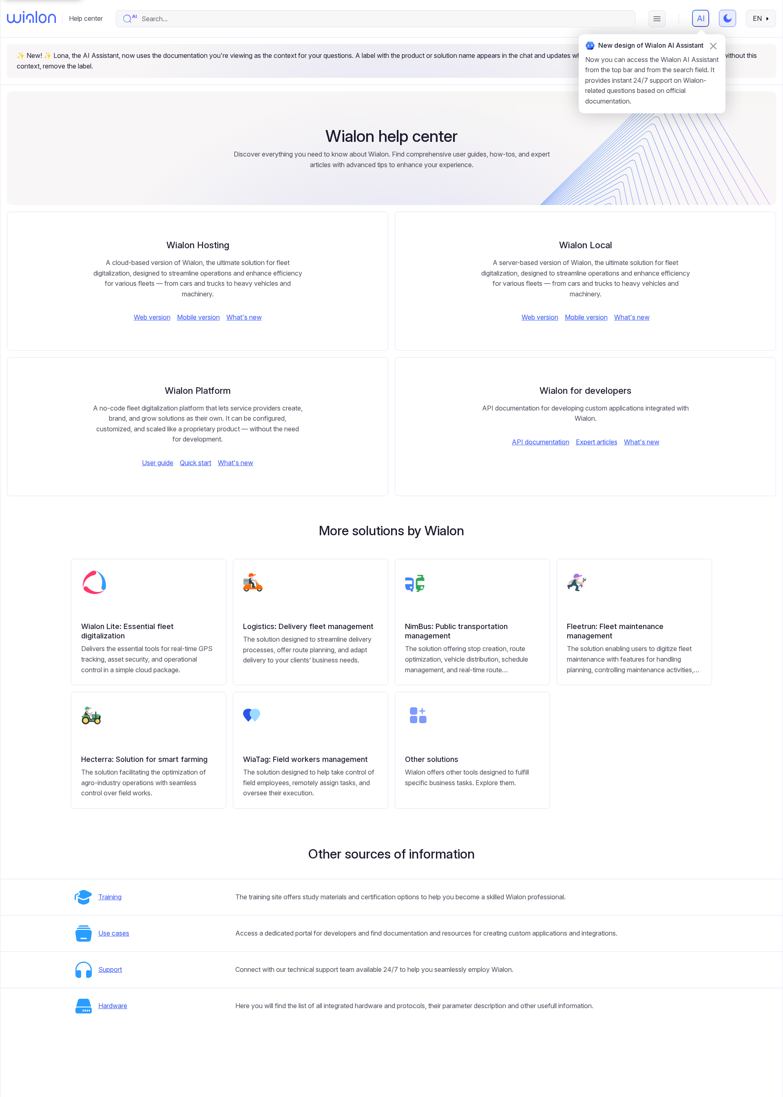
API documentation (540, 442)
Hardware (112, 1006)
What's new (244, 317)
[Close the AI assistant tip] (713, 46)
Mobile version (198, 317)
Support (110, 969)
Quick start (195, 463)
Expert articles (596, 442)
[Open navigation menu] (657, 18)
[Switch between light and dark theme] (727, 18)
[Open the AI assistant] (700, 18)
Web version (152, 317)
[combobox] (384, 19)
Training (110, 897)
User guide (157, 463)
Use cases (113, 933)
